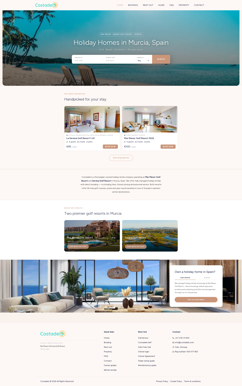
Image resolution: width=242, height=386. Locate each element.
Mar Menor (185, 278)
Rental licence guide (147, 365)
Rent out (108, 347)
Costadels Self (145, 342)
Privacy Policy (162, 381)
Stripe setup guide (146, 361)
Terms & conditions (192, 381)
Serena (207, 278)
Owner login (143, 351)
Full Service (143, 338)
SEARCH (161, 59)
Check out (110, 57)
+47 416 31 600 (182, 338)
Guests (140, 57)
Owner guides (110, 365)
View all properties (121, 158)
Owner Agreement (146, 356)
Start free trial (144, 347)
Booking (107, 342)
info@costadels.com (184, 342)
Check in (78, 57)
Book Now (110, 147)
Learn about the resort (77, 246)
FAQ (106, 356)
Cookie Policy (176, 381)
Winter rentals (110, 370)
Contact (108, 361)
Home (107, 338)
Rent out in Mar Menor (196, 300)
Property (108, 351)
